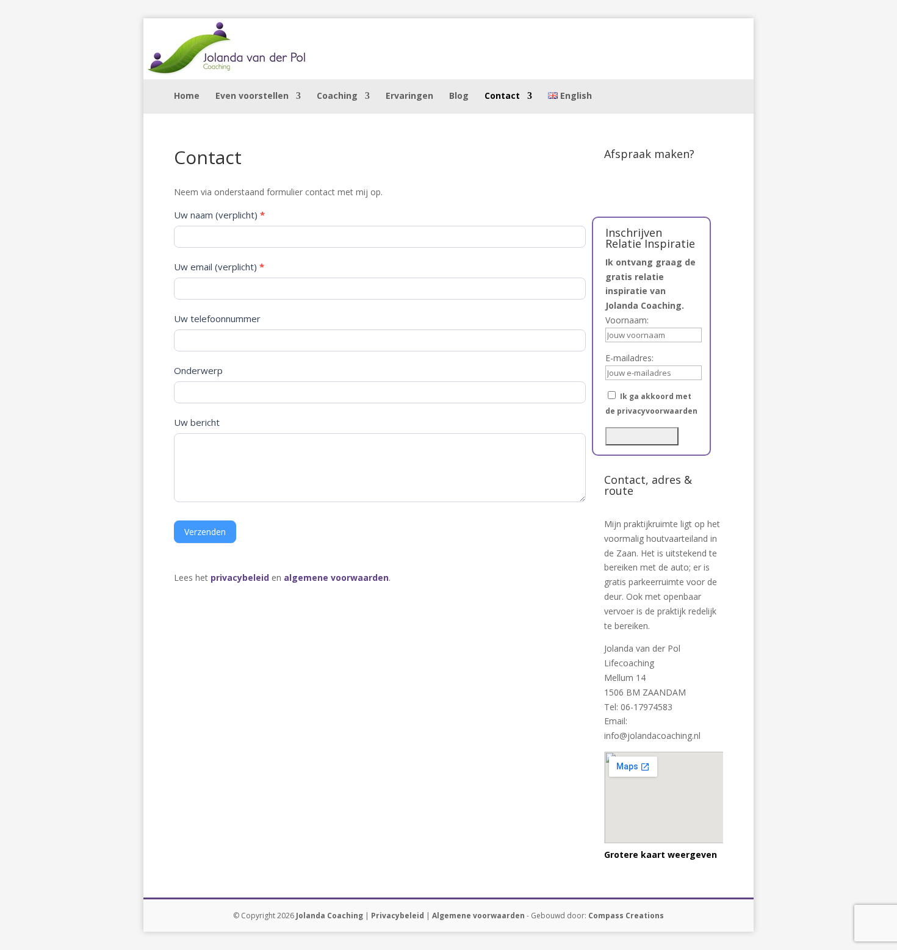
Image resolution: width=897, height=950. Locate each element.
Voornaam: (627, 320)
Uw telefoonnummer (217, 318)
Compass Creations (626, 915)
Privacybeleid (397, 915)
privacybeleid (240, 577)
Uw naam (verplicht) (219, 215)
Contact (502, 96)
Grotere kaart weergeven (660, 854)
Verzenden (205, 532)
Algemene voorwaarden (478, 915)
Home (187, 96)
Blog (459, 96)
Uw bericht (197, 422)
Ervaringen (409, 96)
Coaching (337, 96)
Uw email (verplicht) (219, 267)
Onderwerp (198, 370)
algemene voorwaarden (336, 577)
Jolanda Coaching (329, 915)
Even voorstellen (252, 96)
